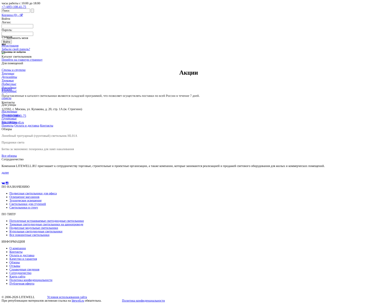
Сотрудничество (20, 273)
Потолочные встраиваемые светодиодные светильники (46, 220)
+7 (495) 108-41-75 (14, 115)
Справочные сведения (24, 269)
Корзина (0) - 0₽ (12, 15)
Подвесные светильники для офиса (33, 193)
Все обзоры (9, 155)
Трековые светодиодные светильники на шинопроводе (46, 224)
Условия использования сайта (67, 297)
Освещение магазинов (24, 197)
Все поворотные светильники (29, 235)
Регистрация (10, 45)
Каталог (7, 89)
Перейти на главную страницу (22, 59)
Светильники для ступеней (27, 204)
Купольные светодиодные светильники (35, 231)
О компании (17, 248)
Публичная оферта (21, 283)
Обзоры (14, 262)
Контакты (16, 251)
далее (5, 172)
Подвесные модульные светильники (33, 228)
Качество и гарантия (23, 258)
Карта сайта (17, 276)
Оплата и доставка (21, 255)
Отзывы (14, 266)
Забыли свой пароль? (16, 49)
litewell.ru (78, 300)
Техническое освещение (25, 200)
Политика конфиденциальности (30, 280)
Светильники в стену (23, 207)
